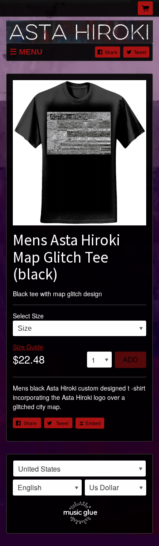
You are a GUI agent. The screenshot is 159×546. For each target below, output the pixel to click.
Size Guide (28, 346)
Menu (30, 51)
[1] (99, 360)
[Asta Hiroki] (79, 30)
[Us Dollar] (116, 488)
